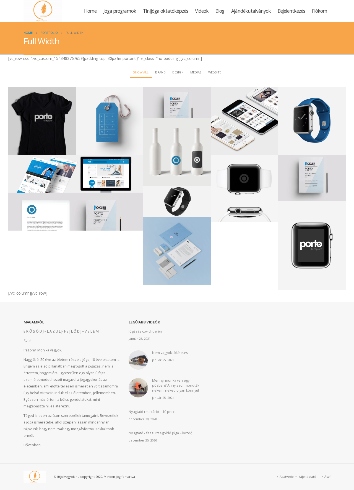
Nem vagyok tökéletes (170, 352)
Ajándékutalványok (251, 10)
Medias (196, 72)
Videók (202, 10)
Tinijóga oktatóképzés (165, 10)
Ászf (327, 476)
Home (90, 10)
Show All (141, 72)
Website (214, 72)
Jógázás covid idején (145, 331)
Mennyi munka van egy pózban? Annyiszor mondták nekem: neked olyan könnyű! (175, 385)
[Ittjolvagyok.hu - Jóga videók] (43, 11)
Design (178, 72)
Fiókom (319, 10)
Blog (219, 10)
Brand (160, 72)
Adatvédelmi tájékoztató (298, 476)
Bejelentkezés (291, 10)
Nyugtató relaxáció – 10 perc (152, 411)
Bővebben (32, 445)
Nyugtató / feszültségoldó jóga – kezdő (160, 433)
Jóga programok (119, 10)
